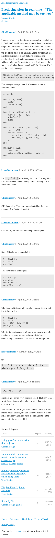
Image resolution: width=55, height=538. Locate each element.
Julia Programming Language (14, 3)
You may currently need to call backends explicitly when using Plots (15, 473)
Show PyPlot (8, 501)
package (12, 464)
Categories (14, 519)
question (4, 464)
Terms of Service (42, 519)
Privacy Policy (8, 524)
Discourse (17, 531)
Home (4, 519)
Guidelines (27, 519)
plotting (4, 21)
